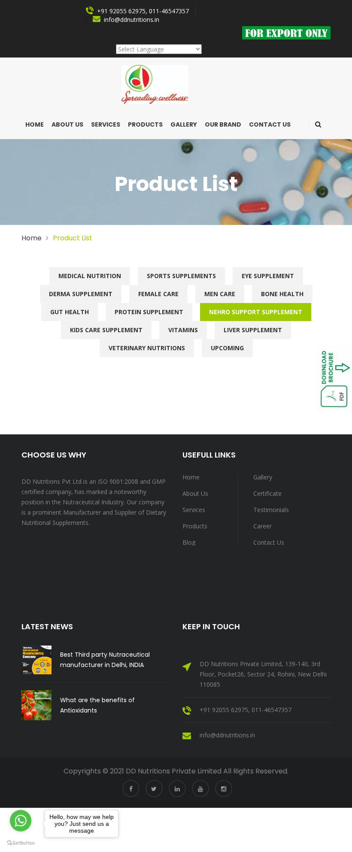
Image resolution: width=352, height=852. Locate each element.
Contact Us (270, 124)
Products (145, 124)
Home (34, 124)
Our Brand (223, 124)
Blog (188, 542)
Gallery (183, 124)
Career (262, 526)
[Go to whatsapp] (20, 820)
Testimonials (271, 510)
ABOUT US (67, 124)
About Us (195, 493)
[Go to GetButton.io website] (20, 843)
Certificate (267, 493)
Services (105, 124)
